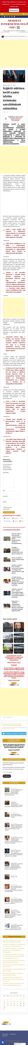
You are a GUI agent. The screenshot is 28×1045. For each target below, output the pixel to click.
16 (23, 1001)
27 (14, 1005)
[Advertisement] (14, 53)
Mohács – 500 (14, 876)
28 (17, 1005)
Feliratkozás (7, 776)
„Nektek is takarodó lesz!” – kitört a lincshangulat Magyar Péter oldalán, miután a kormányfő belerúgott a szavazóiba (13, 853)
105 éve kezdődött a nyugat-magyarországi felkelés (16, 816)
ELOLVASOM (14, 10)
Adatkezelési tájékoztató (5, 1034)
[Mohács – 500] (7, 876)
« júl (3, 1009)
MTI (11, 85)
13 (14, 1001)
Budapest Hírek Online (14, 937)
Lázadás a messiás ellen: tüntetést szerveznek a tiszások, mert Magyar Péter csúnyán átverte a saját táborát (13, 827)
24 (4, 1005)
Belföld (5, 85)
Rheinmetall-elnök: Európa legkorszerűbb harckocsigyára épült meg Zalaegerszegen (11, 725)
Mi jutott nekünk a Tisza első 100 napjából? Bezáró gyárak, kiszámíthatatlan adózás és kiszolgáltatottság (14, 792)
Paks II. (4, 717)
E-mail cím (5, 496)
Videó (14, 85)
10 (4, 1001)
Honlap (4, 501)
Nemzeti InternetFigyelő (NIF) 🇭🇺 (14, 24)
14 (17, 1001)
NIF (11, 788)
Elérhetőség (13, 1034)
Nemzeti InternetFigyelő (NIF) (14, 1040)
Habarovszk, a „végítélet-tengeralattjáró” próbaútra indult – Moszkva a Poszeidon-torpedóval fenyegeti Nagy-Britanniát (14, 866)
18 (7, 1003)
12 (11, 1001)
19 (11, 1003)
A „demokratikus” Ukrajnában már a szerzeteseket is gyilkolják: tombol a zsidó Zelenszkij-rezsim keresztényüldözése (13, 950)
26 (11, 1005)
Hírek (8, 85)
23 (23, 1003)
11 (7, 1001)
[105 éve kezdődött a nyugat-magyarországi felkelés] (7, 814)
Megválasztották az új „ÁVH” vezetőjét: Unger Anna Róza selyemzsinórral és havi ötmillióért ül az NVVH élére (13, 889)
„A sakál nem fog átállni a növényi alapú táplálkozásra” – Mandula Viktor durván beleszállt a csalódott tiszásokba (14, 840)
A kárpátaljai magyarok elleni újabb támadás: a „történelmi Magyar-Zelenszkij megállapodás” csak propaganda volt (13, 979)
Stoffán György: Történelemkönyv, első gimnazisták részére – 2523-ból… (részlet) (14, 728)
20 (14, 1003)
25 (7, 1005)
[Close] (26, 6)
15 (20, 1001)
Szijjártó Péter (10, 717)
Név (4, 490)
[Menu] (2, 14)
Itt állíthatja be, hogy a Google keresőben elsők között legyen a (15, 118)
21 (17, 1003)
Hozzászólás (6, 472)
